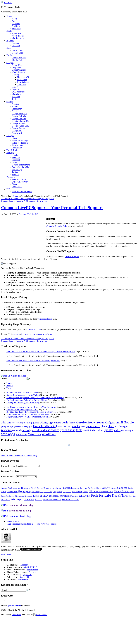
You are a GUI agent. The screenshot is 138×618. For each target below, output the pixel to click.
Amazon (32, 572)
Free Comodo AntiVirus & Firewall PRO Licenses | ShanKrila (33, 360)
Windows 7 (17, 186)
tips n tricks (67, 430)
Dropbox (16, 155)
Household (40, 426)
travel (85, 430)
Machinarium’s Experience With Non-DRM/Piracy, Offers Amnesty (35, 397)
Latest (9, 383)
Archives (16, 26)
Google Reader (18, 128)
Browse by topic (8, 466)
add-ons (6, 422)
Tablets (15, 99)
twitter (100, 430)
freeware (25, 334)
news (82, 426)
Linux (59, 426)
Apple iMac (17, 65)
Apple (9, 31)
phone (104, 426)
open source (93, 426)
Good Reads (12, 491)
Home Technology (20, 140)
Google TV (17, 131)
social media (39, 430)
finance (73, 422)
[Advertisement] (23, 237)
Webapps (10, 152)
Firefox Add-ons (19, 58)
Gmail (14, 111)
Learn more (6, 554)
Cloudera (16, 45)
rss (13, 430)
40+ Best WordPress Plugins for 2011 (22, 409)
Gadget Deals (17, 53)
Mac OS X (109, 492)
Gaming (15, 75)
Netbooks (16, 96)
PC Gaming (22, 79)
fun (102, 422)
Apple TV (27, 574)
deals (65, 422)
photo (111, 426)
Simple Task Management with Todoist (23, 395)
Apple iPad (16, 33)
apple (24, 422)
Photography (17, 145)
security (40, 334)
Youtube (15, 174)
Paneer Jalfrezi (12, 521)
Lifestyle (10, 135)
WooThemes (23, 579)
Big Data (10, 40)
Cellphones (16, 67)
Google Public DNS (20, 126)
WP (8, 189)
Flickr (14, 162)
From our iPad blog (20, 510)
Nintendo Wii (23, 77)
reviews (33, 334)
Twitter (15, 172)
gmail (119, 422)
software (48, 334)
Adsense (15, 104)
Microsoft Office (19, 179)
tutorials (92, 430)
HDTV (15, 87)
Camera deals (17, 50)
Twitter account (34, 329)
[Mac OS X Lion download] (13, 376)
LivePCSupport (72, 256)
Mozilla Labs (17, 60)
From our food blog (20, 516)
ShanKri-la (45, 495)
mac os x (67, 426)
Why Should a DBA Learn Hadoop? (22, 393)
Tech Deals (83, 495)
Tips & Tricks (12, 150)
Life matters (95, 491)
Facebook (16, 160)
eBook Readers (18, 72)
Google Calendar (19, 116)
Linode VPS (24, 577)
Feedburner (17, 109)
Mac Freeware (18, 38)
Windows (10, 177)
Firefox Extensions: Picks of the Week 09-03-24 (26, 400)
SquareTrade (32, 570)
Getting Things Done (21, 165)
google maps (7, 426)
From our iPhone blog (21, 505)
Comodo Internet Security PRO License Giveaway (24, 201)
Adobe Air (16, 423)
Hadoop (15, 43)
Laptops (15, 89)
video (117, 430)
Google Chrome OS (20, 121)
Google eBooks (18, 123)
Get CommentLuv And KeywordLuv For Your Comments (31, 407)
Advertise (16, 23)
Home (9, 16)
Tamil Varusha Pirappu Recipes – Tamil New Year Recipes (31, 524)
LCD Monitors (18, 92)
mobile (76, 426)
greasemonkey (21, 426)
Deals (8, 48)
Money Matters (122, 491)
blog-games (33, 422)
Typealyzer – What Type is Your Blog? (23, 402)
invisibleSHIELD (30, 567)
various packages (44, 319)
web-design (127, 430)
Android (15, 106)
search (18, 430)
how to (51, 426)
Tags (8, 388)
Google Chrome (19, 118)
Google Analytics (19, 113)
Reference (16, 28)
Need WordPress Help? (22, 191)
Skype (14, 184)
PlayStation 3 (23, 82)
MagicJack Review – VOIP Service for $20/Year (27, 417)
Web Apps (17, 499)
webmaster (21, 434)
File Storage (17, 169)
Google (9, 101)
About (14, 19)
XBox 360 (21, 84)
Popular (9, 386)
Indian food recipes (20, 143)
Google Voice (18, 133)
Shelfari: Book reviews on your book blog (19, 455)
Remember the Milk (20, 167)
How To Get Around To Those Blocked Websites (27, 414)
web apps (8, 434)
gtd (30, 426)
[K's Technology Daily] (2, 2)
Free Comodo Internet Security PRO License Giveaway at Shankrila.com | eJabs (40, 351)
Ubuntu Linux (5, 500)
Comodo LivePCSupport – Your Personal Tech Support (52, 207)
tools (79, 430)
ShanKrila (8, 2)
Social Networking (61, 495)
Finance (15, 138)
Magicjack (16, 94)
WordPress (49, 434)
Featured (22, 214)
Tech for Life (33, 214)
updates (108, 430)
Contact (15, 21)
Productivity (17, 148)
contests (16, 334)
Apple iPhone (18, 36)
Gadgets (9, 62)
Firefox (9, 55)
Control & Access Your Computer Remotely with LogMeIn (27, 198)
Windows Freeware (20, 182)
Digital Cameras (19, 70)
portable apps (121, 426)
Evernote (16, 157)
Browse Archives (8, 476)
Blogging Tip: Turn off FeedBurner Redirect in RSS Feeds (31, 412)
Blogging (46, 422)
